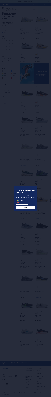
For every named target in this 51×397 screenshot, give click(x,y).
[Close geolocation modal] (35, 187)
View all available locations (22, 203)
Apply (25, 207)
